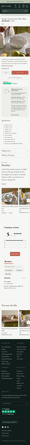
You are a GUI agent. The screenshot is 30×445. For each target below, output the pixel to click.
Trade (18, 356)
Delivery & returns (8, 155)
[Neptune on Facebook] (3, 427)
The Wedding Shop (7, 378)
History (3, 349)
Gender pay (5, 361)
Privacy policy (5, 435)
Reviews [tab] (9, 261)
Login (18, 381)
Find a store (20, 373)
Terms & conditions (7, 430)
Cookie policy (5, 433)
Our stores (4, 351)
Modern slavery (6, 364)
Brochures (4, 371)
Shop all (4, 183)
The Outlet (20, 359)
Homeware (7, 15)
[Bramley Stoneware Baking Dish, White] (10, 318)
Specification (6, 120)
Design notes (6, 151)
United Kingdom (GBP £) (9, 422)
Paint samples (5, 376)
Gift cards (19, 354)
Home (3, 15)
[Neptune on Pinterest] (5, 427)
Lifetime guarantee (7, 354)
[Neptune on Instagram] (8, 427)
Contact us (20, 371)
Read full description (7, 65)
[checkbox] (8, 274)
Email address (6, 401)
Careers (19, 388)
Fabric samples (6, 373)
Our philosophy (6, 347)
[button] (15, 240)
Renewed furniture (7, 359)
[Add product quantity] (3, 73)
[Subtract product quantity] (9, 73)
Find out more (15, 114)
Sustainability (5, 356)
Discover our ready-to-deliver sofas (15, 1)
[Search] (26, 11)
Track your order (21, 349)
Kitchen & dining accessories (18, 15)
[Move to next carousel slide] (28, 200)
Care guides (20, 351)
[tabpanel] (15, 279)
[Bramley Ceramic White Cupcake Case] (10, 196)
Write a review (15, 254)
